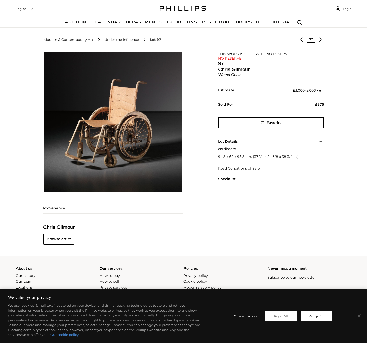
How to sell (109, 281)
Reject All (281, 316)
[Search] (299, 22)
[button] (111, 122)
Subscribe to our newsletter (291, 277)
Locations (24, 287)
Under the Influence (121, 40)
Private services (113, 287)
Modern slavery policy (203, 287)
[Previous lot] (301, 39)
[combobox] (24, 9)
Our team (24, 281)
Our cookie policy (64, 335)
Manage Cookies (245, 316)
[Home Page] (183, 9)
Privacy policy (196, 275)
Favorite (274, 122)
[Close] (359, 315)
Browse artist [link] (59, 239)
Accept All (316, 316)
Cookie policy (195, 281)
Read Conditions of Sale (239, 168)
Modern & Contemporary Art (68, 40)
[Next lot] (320, 39)
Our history (26, 275)
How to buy (110, 275)
